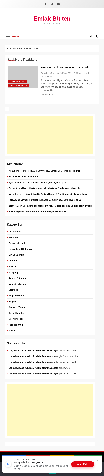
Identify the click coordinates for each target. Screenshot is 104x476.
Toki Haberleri (16, 324)
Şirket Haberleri (16, 313)
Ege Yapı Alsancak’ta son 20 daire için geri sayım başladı (37, 182)
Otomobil (13, 290)
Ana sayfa (12, 48)
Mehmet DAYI (49, 73)
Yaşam (12, 330)
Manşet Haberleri (18, 85)
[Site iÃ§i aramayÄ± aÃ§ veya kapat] (91, 36)
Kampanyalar (15, 272)
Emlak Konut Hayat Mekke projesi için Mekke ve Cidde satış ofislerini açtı (46, 188)
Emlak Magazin (16, 255)
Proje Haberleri (16, 295)
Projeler (13, 301)
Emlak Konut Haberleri (20, 249)
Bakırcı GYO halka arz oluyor (23, 176)
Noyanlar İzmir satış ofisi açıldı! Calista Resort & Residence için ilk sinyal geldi (48, 194)
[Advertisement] (50, 135)
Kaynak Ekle (83, 464)
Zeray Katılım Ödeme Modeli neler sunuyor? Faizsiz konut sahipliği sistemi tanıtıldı (50, 206)
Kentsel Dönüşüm (18, 278)
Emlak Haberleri (17, 81)
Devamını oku (46, 94)
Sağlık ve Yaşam (17, 307)
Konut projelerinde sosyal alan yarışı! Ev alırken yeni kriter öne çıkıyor (44, 171)
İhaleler (12, 266)
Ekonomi (13, 237)
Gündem (13, 260)
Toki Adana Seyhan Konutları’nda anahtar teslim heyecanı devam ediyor (45, 200)
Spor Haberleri (16, 319)
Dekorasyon (15, 231)
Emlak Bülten (52, 18)
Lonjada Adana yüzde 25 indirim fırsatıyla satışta (33, 350)
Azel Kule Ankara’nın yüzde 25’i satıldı (65, 67)
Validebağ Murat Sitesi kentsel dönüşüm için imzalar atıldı (38, 211)
